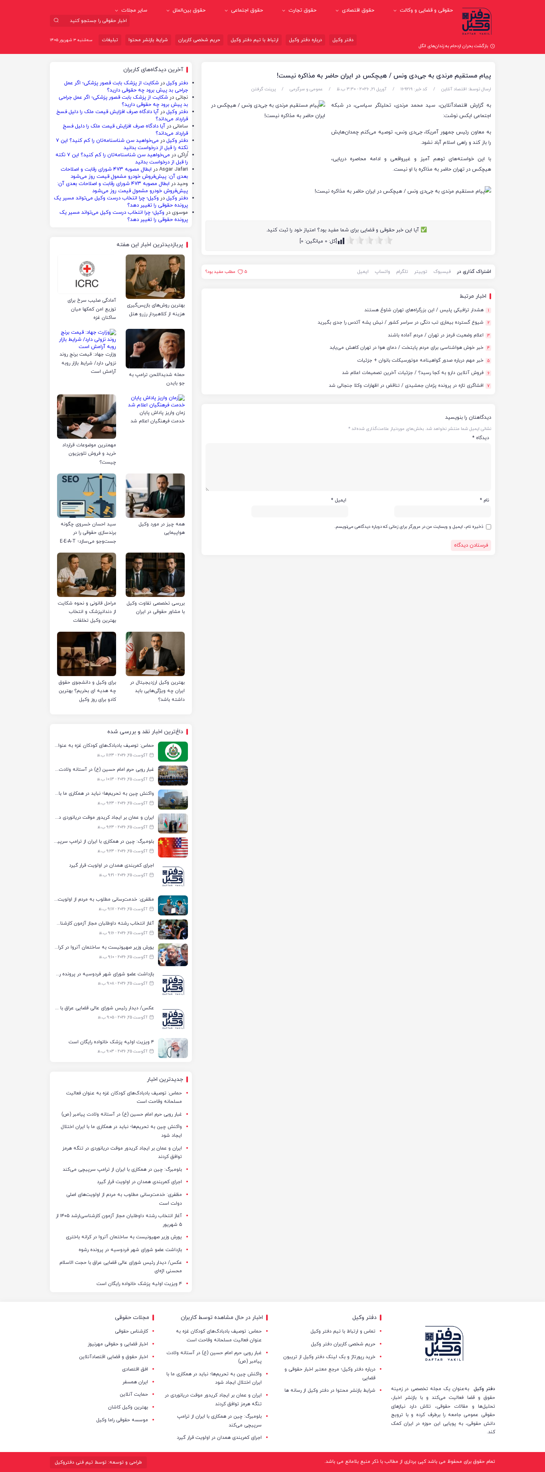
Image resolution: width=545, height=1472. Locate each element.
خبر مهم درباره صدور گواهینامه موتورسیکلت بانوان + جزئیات (423, 360)
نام (484, 500)
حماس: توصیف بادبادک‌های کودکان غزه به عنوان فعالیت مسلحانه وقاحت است (124, 1097)
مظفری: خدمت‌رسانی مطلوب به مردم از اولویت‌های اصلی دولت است (124, 1199)
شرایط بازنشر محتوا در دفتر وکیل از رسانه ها (329, 1390)
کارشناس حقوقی (131, 1331)
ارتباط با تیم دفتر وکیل (254, 40)
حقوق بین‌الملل (189, 10)
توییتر (420, 272)
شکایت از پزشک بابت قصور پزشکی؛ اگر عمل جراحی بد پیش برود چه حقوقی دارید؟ (126, 87)
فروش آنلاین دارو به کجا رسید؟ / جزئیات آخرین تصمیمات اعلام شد (416, 373)
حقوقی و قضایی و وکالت (426, 10)
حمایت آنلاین (134, 1394)
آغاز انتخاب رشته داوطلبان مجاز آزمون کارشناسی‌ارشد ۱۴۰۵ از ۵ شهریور (119, 1220)
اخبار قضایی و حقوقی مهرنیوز (118, 1344)
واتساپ (382, 272)
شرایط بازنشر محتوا (148, 40)
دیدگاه (480, 438)
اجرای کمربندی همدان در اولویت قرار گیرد (139, 1182)
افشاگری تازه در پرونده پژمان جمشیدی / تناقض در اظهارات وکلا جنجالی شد (409, 385)
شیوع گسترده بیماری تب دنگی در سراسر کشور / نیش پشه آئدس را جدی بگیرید (404, 322)
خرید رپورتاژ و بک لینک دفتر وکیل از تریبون (329, 1357)
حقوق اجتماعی (247, 10)
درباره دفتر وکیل (305, 40)
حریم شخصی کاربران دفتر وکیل (343, 1344)
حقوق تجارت (302, 10)
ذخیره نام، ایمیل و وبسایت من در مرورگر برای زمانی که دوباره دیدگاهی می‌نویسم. (408, 526)
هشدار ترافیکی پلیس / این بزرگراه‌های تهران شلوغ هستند (426, 310)
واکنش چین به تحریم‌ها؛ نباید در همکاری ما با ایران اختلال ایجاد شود (121, 1131)
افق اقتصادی (135, 1369)
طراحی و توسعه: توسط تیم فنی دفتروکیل (98, 1462)
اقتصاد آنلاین (454, 89)
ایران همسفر (135, 1382)
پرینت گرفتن (263, 89)
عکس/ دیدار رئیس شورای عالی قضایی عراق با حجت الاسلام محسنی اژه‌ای (120, 1267)
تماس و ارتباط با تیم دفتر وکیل (342, 1331)
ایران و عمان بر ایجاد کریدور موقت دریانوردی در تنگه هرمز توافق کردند (122, 1152)
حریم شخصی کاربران (199, 40)
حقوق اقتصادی (358, 10)
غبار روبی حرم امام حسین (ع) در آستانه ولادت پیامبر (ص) (121, 1114)
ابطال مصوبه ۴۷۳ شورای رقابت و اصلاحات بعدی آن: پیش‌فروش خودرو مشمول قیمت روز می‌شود (124, 173)
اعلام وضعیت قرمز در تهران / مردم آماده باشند (439, 335)
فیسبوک (442, 272)
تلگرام (402, 272)
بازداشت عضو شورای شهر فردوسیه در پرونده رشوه (130, 1250)
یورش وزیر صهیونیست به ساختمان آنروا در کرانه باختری (124, 1237)
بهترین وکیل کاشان (128, 1407)
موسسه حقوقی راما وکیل (122, 1420)
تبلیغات (110, 40)
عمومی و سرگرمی (306, 89)
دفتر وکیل (342, 40)
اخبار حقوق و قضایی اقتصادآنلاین (113, 1357)
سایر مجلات (134, 10)
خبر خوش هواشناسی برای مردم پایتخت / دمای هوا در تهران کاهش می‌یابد (410, 347)
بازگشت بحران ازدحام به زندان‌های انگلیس (450, 46)
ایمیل (363, 272)
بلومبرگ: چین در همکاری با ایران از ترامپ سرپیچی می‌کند (122, 1169)
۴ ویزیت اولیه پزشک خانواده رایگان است (139, 1284)
